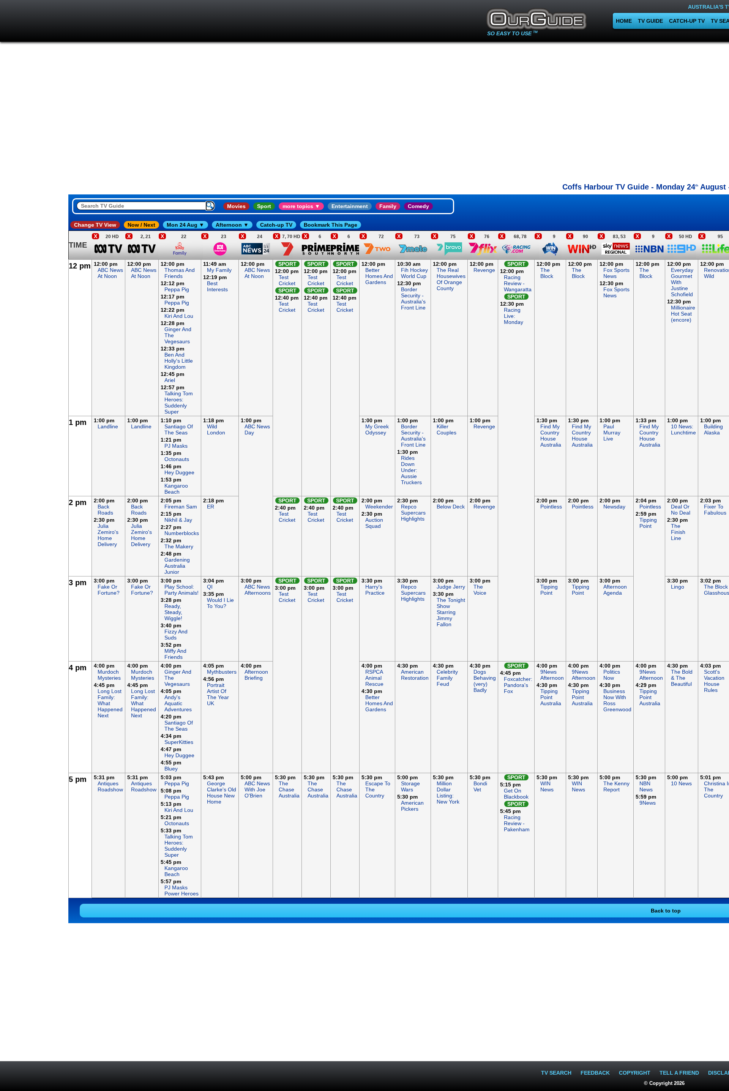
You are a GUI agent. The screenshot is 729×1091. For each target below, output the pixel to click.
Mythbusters (222, 672)
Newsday (614, 507)
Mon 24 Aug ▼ (185, 225)
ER (210, 507)
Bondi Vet (480, 786)
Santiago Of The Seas (178, 429)
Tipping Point (648, 523)
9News (647, 803)
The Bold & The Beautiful (682, 678)
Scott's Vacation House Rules (714, 681)
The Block (546, 273)
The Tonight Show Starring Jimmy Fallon (451, 612)
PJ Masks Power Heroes (181, 890)
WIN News (547, 786)
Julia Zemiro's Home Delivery (108, 535)
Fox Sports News (616, 273)
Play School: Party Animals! (181, 590)
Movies (236, 206)
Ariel (169, 380)
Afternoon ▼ (232, 225)
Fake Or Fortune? (109, 590)
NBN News (646, 786)
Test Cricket (287, 280)
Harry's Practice (375, 590)
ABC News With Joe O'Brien (257, 789)
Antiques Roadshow (110, 786)
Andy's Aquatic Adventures (178, 703)
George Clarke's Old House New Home (221, 792)
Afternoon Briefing (256, 675)
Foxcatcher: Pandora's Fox (518, 685)
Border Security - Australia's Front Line (413, 298)
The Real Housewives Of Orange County (451, 279)
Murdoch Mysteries (109, 675)
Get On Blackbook (516, 794)
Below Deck (451, 507)
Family (387, 206)
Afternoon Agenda (615, 590)
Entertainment (349, 206)
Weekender (379, 507)
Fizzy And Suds (176, 634)
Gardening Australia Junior (177, 566)
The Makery (178, 546)
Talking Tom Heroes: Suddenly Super (178, 402)
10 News (681, 783)
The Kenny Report (616, 786)
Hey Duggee (179, 472)
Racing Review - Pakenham (517, 823)
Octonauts (176, 459)
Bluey (171, 769)
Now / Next (141, 225)
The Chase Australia (289, 789)
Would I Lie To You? (220, 603)
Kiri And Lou (178, 316)
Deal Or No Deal (680, 510)
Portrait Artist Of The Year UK (218, 694)
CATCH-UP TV (687, 21)
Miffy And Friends (175, 654)
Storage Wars (410, 786)
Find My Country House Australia (550, 435)
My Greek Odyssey (377, 429)
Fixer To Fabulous (715, 510)
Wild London (216, 429)
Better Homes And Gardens (379, 276)
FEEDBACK (595, 1073)
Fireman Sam (180, 507)
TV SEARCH (556, 1073)
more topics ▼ (301, 206)
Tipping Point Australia (550, 697)
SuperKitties (178, 742)
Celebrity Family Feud (447, 678)
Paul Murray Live (611, 432)
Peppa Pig (176, 289)
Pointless (551, 507)
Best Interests (217, 286)
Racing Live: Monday (513, 316)
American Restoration (415, 675)
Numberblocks (181, 533)
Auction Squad (374, 523)
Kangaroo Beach (176, 489)
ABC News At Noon (110, 273)
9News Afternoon (552, 675)
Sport (264, 206)
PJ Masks (176, 446)
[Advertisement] (34, 374)
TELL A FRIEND (679, 1073)
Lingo (677, 587)
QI (210, 587)
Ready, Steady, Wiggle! (173, 612)
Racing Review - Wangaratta (518, 283)
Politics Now (611, 675)
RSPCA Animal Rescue (374, 678)
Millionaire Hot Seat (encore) (683, 314)
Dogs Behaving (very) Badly (484, 681)
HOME (624, 21)
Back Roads (105, 510)
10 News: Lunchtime (683, 429)
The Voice (479, 590)
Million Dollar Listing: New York (448, 792)
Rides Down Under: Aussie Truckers (411, 470)
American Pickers (412, 806)
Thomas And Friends (179, 273)
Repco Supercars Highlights (413, 513)
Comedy (418, 206)
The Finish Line (678, 532)
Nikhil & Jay (178, 520)
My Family (219, 270)
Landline (108, 426)
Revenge (484, 270)
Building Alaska (713, 429)
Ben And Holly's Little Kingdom (178, 361)
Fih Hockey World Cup (414, 273)
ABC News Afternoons (258, 590)
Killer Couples (446, 429)
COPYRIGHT (634, 1073)
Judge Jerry (451, 587)
